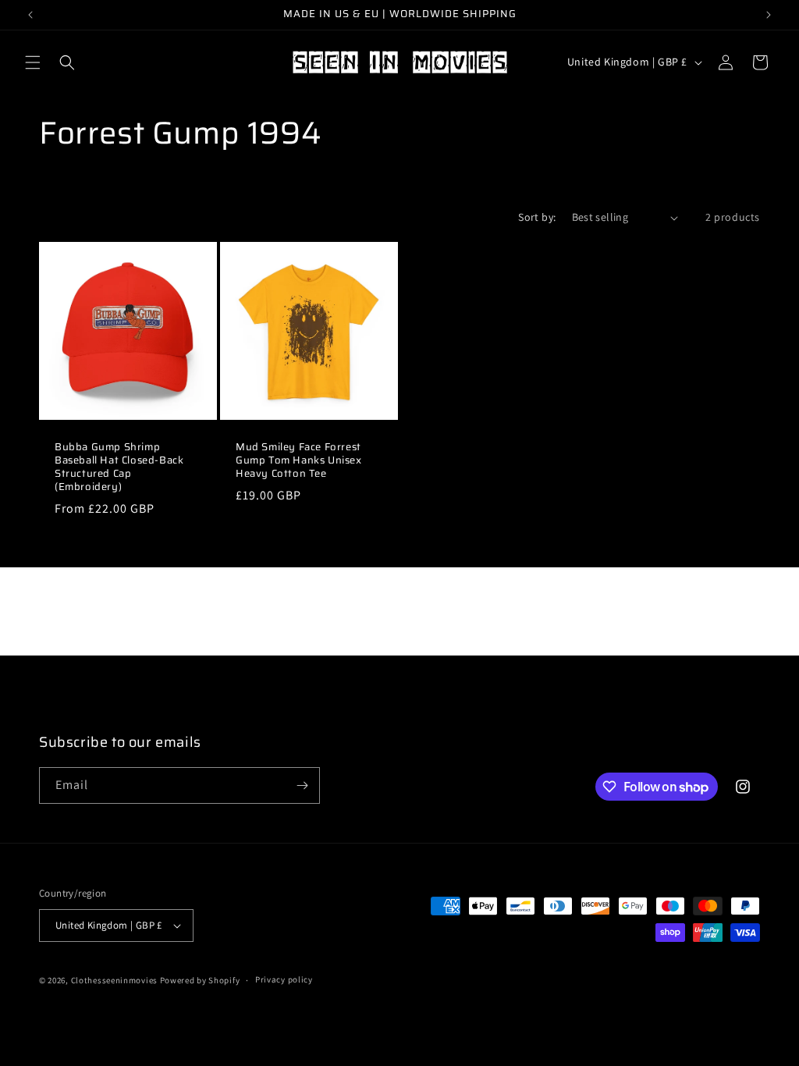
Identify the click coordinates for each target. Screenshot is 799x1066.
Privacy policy (284, 979)
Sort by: (537, 217)
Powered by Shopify (200, 980)
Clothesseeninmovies (114, 980)
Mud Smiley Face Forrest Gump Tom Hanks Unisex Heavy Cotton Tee (299, 461)
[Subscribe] (302, 785)
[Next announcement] (768, 15)
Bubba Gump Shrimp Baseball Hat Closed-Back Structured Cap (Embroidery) (119, 467)
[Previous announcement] (30, 15)
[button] (33, 62)
